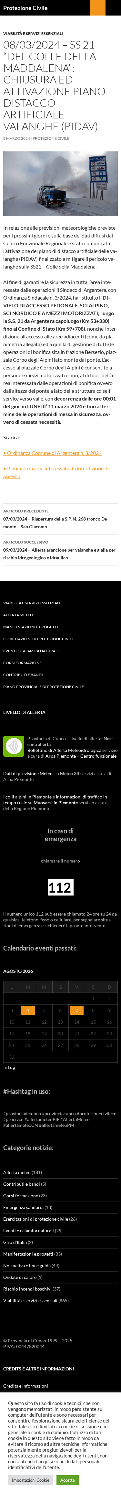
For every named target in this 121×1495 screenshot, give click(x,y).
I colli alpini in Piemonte (27, 796)
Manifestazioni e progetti (30, 626)
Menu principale (113, 8)
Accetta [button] (67, 1480)
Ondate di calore (19, 1277)
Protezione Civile (25, 7)
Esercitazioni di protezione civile (38, 638)
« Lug (10, 1067)
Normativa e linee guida (27, 1265)
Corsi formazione (22, 662)
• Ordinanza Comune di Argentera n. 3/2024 (52, 453)
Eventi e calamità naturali (31, 650)
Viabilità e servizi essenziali (33, 33)
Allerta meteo (18, 614)
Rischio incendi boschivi (27, 1289)
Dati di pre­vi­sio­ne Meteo (28, 773)
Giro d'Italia (15, 1242)
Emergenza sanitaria (23, 1207)
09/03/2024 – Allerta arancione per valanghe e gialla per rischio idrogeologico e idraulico (59, 550)
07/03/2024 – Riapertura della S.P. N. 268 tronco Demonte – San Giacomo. (55, 519)
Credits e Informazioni (25, 1386)
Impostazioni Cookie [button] (30, 1480)
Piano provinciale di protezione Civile (43, 686)
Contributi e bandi (23, 674)
